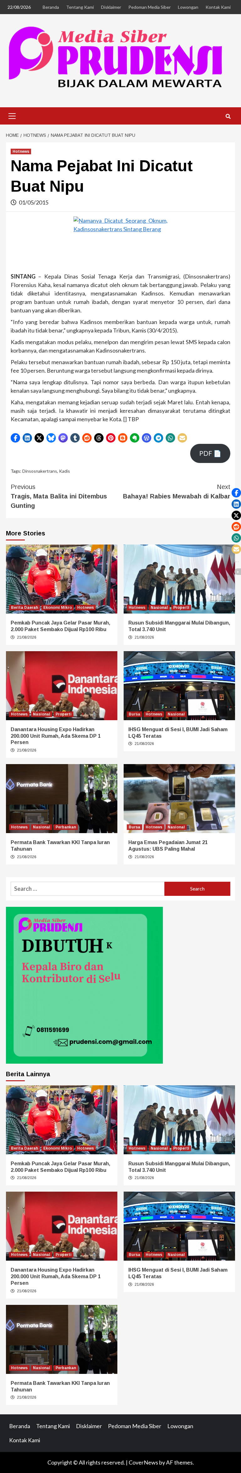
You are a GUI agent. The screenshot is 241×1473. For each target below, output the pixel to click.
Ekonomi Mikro (57, 607)
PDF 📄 (210, 453)
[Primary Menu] (12, 115)
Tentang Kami (80, 7)
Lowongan (188, 7)
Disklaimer (111, 7)
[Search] (228, 117)
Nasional (159, 607)
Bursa (134, 714)
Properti (181, 607)
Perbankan (66, 827)
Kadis (64, 471)
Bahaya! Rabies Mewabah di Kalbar (176, 491)
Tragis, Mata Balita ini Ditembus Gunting (59, 496)
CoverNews (143, 1462)
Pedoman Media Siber (149, 7)
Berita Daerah (24, 607)
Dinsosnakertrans (39, 471)
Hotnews (21, 151)
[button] (15, 438)
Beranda (51, 7)
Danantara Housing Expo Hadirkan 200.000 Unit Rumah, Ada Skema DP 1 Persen (56, 736)
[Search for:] (87, 889)
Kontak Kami (218, 7)
